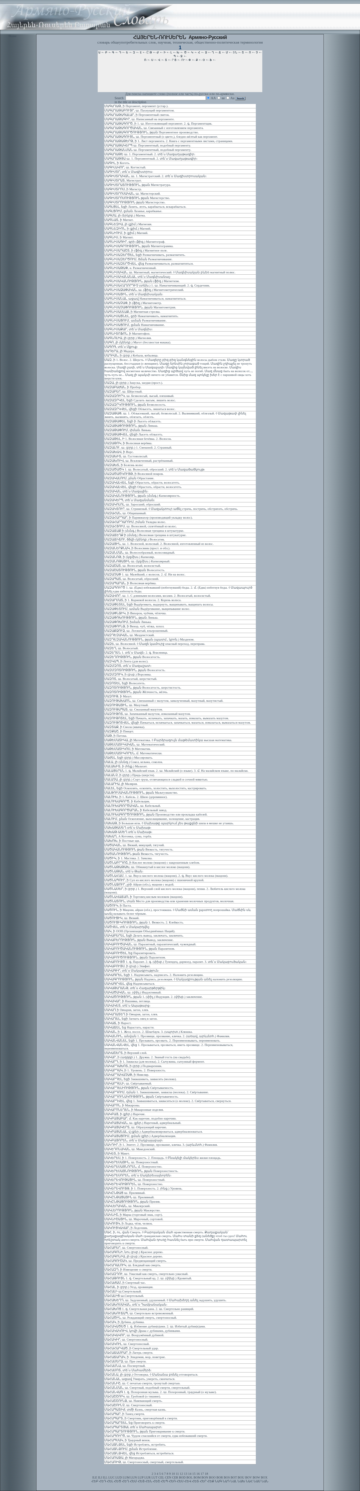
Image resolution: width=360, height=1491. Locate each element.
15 (194, 1473)
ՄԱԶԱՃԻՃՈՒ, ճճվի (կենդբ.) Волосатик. (134, 539)
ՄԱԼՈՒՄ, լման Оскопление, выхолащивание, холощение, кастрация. (152, 819)
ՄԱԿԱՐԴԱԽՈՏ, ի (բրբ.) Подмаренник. (133, 1066)
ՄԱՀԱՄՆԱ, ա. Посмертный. (125, 1365)
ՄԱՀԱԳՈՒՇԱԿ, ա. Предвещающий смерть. (135, 1260)
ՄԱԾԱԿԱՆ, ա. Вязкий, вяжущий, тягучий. (134, 845)
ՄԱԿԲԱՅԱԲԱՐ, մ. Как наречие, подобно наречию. (140, 1118)
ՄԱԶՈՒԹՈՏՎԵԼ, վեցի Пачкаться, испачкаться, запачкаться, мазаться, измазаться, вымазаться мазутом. (177, 722)
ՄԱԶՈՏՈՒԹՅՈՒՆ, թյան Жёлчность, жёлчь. (136, 692)
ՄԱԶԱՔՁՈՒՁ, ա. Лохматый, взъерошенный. (136, 630)
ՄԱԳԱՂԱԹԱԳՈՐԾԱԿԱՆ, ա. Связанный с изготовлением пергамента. (154, 128)
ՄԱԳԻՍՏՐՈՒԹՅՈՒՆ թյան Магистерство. (134, 202)
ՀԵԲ (94, 1481)
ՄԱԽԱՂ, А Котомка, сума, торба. (128, 836)
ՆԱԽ (241, 1481)
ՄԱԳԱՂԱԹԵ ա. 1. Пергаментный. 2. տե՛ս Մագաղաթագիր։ (149, 154)
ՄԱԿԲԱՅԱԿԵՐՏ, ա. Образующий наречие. (135, 1127)
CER (175, 1477)
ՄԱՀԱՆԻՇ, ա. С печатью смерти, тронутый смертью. (142, 1383)
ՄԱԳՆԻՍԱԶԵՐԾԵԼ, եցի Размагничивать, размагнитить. (144, 254)
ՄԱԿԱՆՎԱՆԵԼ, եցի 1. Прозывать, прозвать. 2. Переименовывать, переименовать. (162, 1040)
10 (173, 1473)
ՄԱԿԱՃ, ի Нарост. (117, 1023)
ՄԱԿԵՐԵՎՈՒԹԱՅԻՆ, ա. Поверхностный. (134, 1179)
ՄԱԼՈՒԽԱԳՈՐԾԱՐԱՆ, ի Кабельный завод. (135, 810)
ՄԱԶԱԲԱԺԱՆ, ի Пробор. (122, 387)
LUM (126, 1477)
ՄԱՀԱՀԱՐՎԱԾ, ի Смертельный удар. (131, 1348)
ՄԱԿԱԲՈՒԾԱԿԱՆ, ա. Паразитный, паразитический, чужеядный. (150, 944)
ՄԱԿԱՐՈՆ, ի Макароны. (122, 1105)
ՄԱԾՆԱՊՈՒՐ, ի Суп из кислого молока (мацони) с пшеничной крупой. (154, 880)
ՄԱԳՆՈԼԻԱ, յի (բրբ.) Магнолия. (128, 338)
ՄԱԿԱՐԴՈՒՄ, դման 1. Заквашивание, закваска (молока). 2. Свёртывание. (156, 1092)
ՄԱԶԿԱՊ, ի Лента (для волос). (126, 661)
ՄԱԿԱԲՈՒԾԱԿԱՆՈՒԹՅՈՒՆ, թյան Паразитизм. (139, 948)
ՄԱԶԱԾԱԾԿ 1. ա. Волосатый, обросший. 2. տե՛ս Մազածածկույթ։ (154, 469)
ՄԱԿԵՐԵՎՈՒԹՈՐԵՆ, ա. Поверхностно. (133, 1184)
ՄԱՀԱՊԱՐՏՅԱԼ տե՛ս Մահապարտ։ (133, 1427)
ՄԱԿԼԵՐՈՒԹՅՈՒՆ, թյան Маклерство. (132, 1210)
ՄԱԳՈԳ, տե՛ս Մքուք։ (121, 346)
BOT (234, 1477)
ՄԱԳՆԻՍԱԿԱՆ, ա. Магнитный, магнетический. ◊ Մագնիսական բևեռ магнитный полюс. (169, 272)
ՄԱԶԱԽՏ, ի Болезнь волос (123, 465)
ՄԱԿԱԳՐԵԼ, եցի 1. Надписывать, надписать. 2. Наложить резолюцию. (154, 975)
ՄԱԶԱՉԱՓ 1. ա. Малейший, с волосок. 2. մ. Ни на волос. (144, 574)
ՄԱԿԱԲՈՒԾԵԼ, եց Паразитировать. (130, 953)
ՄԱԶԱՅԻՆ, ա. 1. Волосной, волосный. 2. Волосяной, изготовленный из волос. (159, 543)
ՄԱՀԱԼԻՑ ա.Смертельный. (124, 1295)
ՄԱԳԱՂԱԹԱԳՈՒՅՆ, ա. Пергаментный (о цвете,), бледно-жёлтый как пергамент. (161, 136)
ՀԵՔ (210, 1481)
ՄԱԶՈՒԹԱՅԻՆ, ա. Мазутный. (126, 705)
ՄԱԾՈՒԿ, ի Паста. (118, 905)
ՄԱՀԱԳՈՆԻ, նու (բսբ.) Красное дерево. (133, 1252)
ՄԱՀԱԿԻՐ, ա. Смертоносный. (126, 1339)
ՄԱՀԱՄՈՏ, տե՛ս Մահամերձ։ (127, 1370)
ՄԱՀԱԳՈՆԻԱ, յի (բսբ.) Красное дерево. (133, 1256)
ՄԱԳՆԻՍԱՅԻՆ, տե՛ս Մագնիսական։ (133, 294)
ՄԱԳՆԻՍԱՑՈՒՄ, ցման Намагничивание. (134, 324)
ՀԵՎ (187, 1481)
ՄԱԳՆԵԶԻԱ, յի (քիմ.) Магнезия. (128, 224)
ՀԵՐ (203, 1481)
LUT (154, 1477)
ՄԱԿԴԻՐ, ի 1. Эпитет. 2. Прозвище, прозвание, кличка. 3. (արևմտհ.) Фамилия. (161, 1144)
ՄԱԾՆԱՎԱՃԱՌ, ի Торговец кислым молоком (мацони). (143, 896)
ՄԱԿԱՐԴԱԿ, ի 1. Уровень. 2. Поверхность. (135, 1070)
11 (177, 1473)
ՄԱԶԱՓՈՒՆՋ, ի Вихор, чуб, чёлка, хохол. (134, 626)
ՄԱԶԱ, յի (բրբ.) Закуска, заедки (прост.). (133, 382)
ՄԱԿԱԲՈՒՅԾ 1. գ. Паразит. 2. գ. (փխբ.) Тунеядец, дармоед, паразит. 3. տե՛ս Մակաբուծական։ (175, 961)
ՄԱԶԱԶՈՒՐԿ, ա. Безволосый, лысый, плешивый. (139, 396)
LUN (133, 1477)
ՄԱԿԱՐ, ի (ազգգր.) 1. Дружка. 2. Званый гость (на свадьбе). (147, 1057)
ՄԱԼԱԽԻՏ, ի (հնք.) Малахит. (126, 766)
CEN (168, 1477)
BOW (256, 1477)
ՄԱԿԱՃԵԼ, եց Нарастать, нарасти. (129, 1027)
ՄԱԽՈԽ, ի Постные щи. (122, 840)
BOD (182, 1477)
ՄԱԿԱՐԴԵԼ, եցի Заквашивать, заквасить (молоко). (140, 1079)
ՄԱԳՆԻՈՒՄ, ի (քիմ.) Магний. (126, 233)
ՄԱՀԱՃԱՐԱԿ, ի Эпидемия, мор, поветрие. (135, 1357)
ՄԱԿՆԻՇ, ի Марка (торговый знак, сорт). (133, 1214)
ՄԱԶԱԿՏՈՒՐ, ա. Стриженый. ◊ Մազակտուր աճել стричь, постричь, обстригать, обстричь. (171, 508)
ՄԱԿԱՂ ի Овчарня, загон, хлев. (126, 1010)
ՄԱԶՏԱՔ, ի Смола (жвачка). (124, 727)
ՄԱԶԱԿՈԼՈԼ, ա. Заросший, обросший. (132, 504)
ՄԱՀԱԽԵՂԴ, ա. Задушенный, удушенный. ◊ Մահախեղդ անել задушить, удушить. (165, 1300)
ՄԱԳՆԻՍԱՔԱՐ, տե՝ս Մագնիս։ (128, 329)
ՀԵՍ (180, 1481)
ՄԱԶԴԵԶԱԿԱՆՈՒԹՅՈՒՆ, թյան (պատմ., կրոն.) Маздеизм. (149, 639)
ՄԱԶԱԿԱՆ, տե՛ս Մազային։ (126, 491)
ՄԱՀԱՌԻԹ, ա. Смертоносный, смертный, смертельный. (144, 1462)
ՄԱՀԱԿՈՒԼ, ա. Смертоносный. (127, 1344)
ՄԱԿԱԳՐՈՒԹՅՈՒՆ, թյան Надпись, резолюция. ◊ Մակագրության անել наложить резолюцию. (173, 979)
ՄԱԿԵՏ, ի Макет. (117, 1153)
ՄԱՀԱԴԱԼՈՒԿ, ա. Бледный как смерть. (132, 1265)
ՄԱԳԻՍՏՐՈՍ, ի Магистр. (123, 189)
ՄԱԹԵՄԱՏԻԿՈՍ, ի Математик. (127, 749)
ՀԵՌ (172, 1481)
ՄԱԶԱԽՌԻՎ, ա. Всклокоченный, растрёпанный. (138, 460)
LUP (141, 1477)
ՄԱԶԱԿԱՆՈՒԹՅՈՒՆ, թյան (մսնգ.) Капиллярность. (142, 495)
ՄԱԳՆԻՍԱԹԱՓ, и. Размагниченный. (130, 268)
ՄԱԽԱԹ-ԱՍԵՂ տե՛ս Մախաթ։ (128, 832)
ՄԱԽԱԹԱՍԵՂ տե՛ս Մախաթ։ (127, 827)
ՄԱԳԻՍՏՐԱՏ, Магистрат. (123, 180)
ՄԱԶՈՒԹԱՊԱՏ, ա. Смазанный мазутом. (133, 709)
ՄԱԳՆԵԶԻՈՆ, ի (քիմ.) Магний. (127, 228)
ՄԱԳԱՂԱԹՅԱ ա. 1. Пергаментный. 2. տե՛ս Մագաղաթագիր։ (151, 158)
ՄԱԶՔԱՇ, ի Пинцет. (119, 731)
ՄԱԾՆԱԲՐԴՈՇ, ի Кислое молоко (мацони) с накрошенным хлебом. (152, 862)
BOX (264, 1477)
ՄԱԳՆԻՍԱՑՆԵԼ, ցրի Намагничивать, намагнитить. (141, 316)
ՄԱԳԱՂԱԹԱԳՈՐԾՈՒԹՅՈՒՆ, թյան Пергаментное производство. (151, 132)
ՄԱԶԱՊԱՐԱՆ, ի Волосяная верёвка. (130, 583)
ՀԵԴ (102, 1481)
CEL (161, 1477)
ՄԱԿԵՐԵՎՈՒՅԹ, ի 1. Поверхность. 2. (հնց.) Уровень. (143, 1188)
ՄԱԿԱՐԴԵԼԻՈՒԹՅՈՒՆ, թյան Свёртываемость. (139, 1087)
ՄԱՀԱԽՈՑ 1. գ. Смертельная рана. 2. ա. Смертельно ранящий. (149, 1309)
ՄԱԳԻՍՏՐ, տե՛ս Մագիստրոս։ (128, 171)
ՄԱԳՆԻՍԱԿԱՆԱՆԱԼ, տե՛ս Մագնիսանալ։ (137, 276)
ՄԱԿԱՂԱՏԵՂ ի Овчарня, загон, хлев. (131, 1014)
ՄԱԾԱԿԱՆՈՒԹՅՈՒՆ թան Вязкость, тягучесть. (138, 849)
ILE (94, 1477)
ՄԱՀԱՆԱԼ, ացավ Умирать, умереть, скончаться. (139, 1379)
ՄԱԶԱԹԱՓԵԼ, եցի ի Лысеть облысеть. (132, 421)
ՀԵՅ (141, 1481)
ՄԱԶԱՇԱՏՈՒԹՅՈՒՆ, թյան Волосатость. (134, 570)
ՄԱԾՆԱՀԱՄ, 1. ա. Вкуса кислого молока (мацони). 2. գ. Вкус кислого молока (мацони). (166, 875)
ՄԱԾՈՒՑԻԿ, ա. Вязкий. (121, 918)
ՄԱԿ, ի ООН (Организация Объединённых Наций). (139, 931)
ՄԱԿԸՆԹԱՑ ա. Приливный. (124, 1193)
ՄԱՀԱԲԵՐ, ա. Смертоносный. (126, 1247)
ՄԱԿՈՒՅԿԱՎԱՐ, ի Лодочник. (126, 1228)
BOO (212, 1477)
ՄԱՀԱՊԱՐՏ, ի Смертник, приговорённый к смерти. (141, 1418)
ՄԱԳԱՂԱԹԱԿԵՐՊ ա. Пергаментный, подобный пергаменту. (147, 145)
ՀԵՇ (156, 1481)
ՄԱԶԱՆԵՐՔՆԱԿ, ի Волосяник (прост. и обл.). (137, 548)
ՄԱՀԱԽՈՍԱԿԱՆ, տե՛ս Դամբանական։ (135, 1304)
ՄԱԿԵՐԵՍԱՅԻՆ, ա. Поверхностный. (131, 1162)
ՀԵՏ (195, 1481)
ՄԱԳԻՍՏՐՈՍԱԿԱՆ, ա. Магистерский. (132, 193)
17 (202, 1473)
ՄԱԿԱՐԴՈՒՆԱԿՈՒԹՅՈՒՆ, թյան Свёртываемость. (141, 1096)
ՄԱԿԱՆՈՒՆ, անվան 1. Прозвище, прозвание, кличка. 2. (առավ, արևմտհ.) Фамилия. (167, 1036)
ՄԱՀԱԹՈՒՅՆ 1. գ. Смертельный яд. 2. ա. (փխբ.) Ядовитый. (148, 1278)
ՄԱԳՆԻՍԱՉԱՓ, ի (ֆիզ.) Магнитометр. (133, 303)
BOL (189, 1477)
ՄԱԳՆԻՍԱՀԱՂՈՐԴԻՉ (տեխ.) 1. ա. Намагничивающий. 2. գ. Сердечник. (157, 285)
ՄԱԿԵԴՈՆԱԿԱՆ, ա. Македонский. (129, 1149)
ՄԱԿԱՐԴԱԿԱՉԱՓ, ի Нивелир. (126, 1074)
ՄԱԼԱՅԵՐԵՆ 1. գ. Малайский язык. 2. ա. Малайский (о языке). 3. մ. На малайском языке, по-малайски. (176, 770)
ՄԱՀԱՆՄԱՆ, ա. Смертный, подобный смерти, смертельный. (147, 1387)
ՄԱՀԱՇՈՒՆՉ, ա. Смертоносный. (128, 1405)
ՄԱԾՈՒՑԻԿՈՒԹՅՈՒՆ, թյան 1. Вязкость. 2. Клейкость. (144, 922)
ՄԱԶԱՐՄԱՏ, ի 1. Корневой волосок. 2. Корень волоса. (142, 600)
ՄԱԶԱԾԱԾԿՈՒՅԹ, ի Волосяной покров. (134, 473)
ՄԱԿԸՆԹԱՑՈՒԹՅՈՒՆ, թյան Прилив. (132, 1201)
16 (198, 1473)
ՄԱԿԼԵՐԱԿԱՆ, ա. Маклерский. (127, 1206)
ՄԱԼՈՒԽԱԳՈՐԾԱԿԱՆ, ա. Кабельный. (132, 805)
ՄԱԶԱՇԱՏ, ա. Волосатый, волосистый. (132, 565)
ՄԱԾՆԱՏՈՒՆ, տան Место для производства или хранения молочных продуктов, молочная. (169, 901)
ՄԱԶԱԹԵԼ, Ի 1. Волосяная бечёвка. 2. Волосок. (138, 438)
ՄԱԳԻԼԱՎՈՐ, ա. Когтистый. (125, 167)
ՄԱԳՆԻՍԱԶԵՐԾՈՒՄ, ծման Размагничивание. (138, 259)
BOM (197, 1477)
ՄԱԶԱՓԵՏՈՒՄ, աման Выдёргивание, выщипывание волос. (147, 608)
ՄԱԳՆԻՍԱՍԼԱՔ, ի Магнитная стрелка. (132, 311)
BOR (219, 1477)
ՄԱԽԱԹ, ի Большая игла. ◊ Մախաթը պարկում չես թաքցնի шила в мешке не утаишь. (169, 823)
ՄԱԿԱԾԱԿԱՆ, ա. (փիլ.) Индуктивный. (132, 992)
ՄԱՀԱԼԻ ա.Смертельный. (123, 1291)
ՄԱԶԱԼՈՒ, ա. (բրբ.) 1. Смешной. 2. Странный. (138, 447)
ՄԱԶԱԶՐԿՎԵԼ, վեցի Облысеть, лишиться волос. (139, 409)
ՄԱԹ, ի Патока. (115, 735)
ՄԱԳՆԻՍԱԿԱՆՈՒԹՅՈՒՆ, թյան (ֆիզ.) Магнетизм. (142, 281)
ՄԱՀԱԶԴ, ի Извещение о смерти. (128, 1269)
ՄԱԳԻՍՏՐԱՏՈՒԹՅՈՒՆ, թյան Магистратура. (137, 184)
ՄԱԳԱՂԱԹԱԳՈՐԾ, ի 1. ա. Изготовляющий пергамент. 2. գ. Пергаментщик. (158, 123)
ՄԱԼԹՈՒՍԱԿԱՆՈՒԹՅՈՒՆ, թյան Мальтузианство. (141, 792)
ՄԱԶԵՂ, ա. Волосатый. (121, 648)
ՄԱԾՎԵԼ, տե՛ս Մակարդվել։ (127, 926)
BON (204, 1477)
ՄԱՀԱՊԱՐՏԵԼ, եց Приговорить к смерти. (134, 1422)
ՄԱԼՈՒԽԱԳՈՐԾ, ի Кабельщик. (127, 801)
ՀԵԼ (110, 1481)
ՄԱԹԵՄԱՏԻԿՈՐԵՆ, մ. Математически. (133, 753)
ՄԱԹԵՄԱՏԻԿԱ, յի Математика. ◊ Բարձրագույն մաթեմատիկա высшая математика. (168, 740)
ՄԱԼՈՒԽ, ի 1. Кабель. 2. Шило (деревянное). (136, 797)
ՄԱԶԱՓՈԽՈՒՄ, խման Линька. (128, 622)
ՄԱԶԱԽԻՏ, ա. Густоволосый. (126, 456)
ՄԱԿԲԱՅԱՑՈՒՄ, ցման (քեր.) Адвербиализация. (140, 1136)
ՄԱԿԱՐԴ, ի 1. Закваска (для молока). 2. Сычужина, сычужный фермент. (154, 1061)
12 (181, 1473)
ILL (105, 1477)
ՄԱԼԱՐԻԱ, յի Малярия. (121, 784)
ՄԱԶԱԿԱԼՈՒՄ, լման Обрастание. (129, 478)
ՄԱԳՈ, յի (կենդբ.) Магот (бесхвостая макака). (137, 342)
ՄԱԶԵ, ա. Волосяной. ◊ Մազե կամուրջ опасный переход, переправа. (154, 643)
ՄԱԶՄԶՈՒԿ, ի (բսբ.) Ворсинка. (127, 674)
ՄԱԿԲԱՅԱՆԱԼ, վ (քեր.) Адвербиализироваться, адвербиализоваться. (153, 1131)
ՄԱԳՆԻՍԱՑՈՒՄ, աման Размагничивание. (135, 320)
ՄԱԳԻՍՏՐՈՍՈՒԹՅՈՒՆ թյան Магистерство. (137, 198)
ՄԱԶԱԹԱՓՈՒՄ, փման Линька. (127, 430)
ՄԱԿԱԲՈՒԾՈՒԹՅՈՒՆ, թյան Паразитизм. (135, 957)
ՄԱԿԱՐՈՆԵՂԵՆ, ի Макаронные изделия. (134, 1109)
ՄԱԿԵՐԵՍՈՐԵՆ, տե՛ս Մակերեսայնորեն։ (137, 1175)
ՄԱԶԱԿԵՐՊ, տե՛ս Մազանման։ (129, 500)
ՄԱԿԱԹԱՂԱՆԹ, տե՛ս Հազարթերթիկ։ (135, 988)
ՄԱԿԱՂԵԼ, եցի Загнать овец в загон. (131, 1018)
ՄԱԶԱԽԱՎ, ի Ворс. (119, 452)
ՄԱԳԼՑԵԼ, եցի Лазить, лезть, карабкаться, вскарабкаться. (145, 206)
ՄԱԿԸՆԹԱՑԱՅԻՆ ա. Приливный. (129, 1197)
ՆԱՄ (257, 1481)
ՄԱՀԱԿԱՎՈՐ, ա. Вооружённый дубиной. (134, 1335)
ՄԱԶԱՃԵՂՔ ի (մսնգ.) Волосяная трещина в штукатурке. (145, 535)
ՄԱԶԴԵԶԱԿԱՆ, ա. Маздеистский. (129, 635)
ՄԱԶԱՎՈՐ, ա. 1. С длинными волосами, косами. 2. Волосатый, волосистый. (157, 595)
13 (185, 1473)
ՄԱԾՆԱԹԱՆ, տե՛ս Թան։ (123, 871)
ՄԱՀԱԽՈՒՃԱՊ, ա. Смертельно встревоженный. (139, 1313)
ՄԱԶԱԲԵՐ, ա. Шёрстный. (123, 391)
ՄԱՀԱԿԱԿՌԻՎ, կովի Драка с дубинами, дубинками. (142, 1330)
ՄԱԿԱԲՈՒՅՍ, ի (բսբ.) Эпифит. (127, 966)
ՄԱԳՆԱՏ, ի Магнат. (119, 219)
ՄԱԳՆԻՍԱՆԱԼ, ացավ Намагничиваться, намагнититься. (145, 298)
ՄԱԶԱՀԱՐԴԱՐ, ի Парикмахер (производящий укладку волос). (148, 517)
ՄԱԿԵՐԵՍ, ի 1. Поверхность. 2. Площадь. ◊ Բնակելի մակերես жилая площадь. (162, 1158)
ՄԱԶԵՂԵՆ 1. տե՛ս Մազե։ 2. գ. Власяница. (136, 652)
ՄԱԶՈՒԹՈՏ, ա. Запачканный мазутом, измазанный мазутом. (147, 713)
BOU (241, 1477)
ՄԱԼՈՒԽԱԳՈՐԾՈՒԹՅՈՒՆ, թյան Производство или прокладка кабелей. (156, 814)
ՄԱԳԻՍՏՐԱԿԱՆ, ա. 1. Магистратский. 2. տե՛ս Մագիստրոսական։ (155, 176)
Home (12, 36)
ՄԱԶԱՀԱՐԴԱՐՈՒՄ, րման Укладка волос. (135, 522)
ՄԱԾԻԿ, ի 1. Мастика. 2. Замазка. (128, 858)
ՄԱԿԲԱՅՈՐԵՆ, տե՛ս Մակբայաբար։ (133, 1140)
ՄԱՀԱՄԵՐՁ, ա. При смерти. (125, 1361)
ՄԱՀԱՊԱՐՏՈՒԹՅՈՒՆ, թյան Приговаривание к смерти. (144, 1431)
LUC (111, 1477)
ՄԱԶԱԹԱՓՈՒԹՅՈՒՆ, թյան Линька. (131, 425)
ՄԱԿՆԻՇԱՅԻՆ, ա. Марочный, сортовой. (133, 1219)
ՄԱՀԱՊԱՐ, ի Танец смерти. (124, 1414)
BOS (227, 1477)
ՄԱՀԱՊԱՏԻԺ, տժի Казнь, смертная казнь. (135, 1409)
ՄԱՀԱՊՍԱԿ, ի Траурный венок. (127, 1440)
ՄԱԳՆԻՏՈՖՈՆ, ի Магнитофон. (127, 333)
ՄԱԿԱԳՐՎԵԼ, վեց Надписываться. (129, 983)
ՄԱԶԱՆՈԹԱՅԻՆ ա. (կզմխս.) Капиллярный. (137, 561)
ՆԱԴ (226, 1481)
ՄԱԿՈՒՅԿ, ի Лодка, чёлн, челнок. (128, 1223)
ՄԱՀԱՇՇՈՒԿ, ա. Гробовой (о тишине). (132, 1396)
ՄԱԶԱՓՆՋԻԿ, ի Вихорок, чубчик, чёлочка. (135, 613)
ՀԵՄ (133, 1481)
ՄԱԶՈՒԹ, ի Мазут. (118, 696)
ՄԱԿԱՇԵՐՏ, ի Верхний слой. (125, 1052)
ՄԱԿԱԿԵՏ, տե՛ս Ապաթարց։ (127, 1005)
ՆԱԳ (218, 1481)
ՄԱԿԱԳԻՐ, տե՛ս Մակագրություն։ (131, 970)
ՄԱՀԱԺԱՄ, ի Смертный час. (125, 1282)
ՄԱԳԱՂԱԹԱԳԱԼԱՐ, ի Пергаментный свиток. (137, 114)
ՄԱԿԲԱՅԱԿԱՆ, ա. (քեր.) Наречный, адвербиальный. (142, 1123)
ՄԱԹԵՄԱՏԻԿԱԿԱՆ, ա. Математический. (134, 744)
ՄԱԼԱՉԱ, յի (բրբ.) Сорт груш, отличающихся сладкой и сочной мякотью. (156, 779)
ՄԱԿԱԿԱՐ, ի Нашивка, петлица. (127, 1001)
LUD (118, 1477)
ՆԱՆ (264, 1481)
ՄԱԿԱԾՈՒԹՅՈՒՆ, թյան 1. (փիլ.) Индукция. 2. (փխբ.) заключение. (153, 996)
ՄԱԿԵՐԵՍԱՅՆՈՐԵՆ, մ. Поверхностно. (133, 1166)
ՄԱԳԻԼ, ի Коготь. (117, 163)
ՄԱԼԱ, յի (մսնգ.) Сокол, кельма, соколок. (133, 762)
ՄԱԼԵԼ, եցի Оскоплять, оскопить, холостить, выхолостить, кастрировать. (155, 788)
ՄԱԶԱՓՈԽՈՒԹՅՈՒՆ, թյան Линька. (131, 617)
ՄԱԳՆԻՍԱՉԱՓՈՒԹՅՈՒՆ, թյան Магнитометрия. (140, 307)
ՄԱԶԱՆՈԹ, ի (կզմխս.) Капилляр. (129, 557)
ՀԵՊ (164, 1481)
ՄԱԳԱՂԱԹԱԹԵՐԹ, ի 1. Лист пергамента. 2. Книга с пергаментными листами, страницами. (168, 141)
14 (189, 1473)
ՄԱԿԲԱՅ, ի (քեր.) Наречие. (124, 1114)
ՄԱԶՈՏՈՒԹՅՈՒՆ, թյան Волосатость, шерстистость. (142, 687)
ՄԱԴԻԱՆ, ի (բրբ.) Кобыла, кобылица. (131, 355)
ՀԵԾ (117, 1481)
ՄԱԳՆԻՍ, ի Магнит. (119, 237)
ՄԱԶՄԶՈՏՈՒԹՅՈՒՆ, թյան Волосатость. (134, 670)
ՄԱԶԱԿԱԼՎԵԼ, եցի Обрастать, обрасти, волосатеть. (142, 482)
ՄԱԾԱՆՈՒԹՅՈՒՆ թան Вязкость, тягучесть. (136, 854)
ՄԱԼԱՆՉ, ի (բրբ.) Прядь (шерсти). (129, 775)
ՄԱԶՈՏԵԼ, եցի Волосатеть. (124, 683)
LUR (147, 1477)
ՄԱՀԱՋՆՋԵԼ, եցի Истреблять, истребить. (135, 1444)
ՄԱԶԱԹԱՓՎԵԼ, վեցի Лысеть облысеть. (133, 434)
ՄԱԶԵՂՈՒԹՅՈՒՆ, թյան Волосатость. (132, 657)
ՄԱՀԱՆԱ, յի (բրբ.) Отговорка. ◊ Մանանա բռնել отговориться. (151, 1374)
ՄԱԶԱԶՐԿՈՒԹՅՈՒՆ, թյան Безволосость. (135, 404)
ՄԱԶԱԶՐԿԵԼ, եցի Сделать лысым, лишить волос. (140, 400)
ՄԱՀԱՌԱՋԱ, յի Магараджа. (124, 1457)
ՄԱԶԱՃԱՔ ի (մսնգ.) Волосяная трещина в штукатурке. (144, 530)
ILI (100, 1477)
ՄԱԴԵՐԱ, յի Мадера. (119, 351)
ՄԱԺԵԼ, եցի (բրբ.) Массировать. (128, 757)
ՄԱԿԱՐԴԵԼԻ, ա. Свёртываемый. (128, 1083)
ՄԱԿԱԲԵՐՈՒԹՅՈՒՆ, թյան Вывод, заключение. (139, 940)
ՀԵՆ (148, 1481)
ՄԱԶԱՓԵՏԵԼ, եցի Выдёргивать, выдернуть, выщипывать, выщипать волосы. (159, 604)
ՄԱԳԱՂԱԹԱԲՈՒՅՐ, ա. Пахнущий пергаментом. (139, 110)
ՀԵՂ (125, 1481)
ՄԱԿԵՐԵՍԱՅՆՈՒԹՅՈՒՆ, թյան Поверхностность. (141, 1171)
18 (206, 1473)
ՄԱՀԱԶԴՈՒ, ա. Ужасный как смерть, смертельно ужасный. (146, 1274)
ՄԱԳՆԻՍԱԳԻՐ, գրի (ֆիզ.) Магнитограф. (134, 241)
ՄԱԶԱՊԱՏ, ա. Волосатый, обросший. (131, 578)
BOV (248, 1477)
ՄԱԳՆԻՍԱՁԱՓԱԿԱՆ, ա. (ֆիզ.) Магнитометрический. (144, 289)
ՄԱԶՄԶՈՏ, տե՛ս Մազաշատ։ (127, 665)
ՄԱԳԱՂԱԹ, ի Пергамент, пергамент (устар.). (136, 106)
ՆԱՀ (249, 1481)
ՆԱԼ (233, 1481)
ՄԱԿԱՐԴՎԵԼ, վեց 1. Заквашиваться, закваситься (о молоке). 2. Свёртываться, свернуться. (167, 1101)
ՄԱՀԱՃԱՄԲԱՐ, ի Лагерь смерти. (128, 1352)
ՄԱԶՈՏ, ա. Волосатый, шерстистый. (130, 678)
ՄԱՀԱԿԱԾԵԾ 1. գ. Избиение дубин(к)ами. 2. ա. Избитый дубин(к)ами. (155, 1326)
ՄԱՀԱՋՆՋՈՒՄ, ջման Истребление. (131, 1449)
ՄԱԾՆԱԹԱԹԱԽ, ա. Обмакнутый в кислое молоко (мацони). (147, 867)
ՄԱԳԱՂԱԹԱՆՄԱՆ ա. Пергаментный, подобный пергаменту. (147, 149)
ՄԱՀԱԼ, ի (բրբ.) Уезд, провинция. (128, 1287)
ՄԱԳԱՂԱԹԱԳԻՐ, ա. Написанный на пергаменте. (139, 119)
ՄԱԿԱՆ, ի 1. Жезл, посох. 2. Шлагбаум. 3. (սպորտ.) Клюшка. (148, 1031)
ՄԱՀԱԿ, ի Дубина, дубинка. (124, 1322)
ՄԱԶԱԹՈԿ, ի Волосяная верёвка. (128, 443)
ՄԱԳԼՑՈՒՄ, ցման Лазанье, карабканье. (133, 211)
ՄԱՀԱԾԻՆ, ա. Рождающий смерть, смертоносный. (140, 1317)
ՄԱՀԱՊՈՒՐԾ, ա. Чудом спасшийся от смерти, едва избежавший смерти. (156, 1435)
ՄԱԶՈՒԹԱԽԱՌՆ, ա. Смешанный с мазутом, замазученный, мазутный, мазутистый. (163, 700)
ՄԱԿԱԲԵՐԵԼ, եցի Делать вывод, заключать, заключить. (144, 935)
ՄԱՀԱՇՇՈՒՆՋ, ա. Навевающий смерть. (133, 1400)
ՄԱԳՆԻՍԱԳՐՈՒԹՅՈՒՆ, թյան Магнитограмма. (139, 246)
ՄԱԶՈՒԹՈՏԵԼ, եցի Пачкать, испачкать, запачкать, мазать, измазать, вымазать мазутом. (166, 718)
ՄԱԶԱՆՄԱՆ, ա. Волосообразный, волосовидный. (139, 552)
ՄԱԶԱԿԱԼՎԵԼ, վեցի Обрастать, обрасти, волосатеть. (143, 487)
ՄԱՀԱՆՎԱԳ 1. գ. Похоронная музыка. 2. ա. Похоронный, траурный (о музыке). (160, 1392)
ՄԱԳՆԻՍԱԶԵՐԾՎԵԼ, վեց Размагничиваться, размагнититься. (149, 263)
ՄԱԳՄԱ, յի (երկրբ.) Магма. (125, 215)
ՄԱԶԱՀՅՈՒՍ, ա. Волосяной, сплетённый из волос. (140, 526)
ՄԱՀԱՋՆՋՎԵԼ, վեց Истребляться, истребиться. (139, 1453)
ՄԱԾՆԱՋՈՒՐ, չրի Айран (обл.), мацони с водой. (139, 884)
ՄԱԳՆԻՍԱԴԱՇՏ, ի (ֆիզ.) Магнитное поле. (136, 250)
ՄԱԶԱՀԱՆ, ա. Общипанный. (125, 513)
